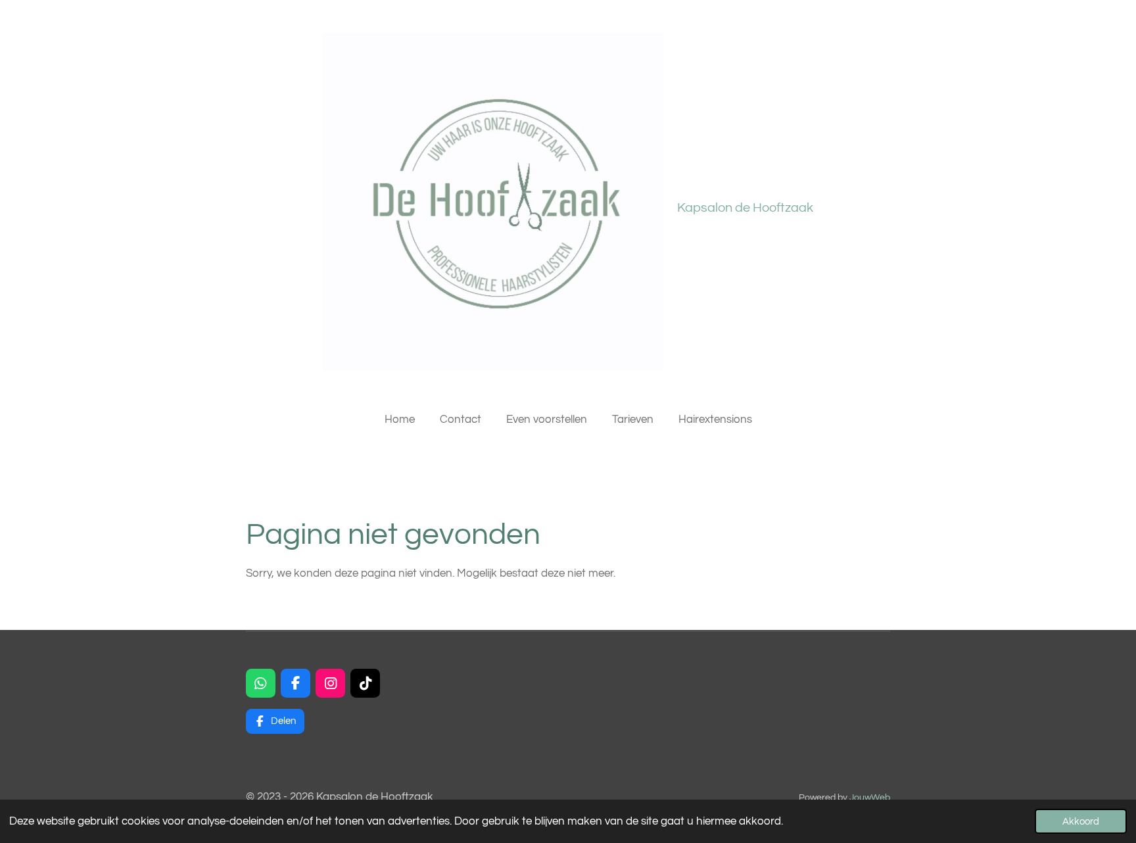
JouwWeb (869, 797)
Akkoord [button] (1080, 821)
